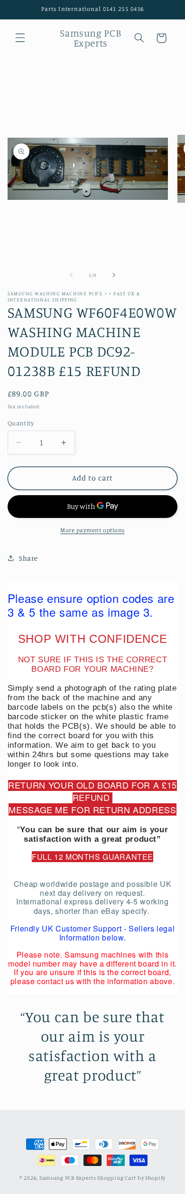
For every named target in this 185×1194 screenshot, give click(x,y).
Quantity (21, 423)
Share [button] (28, 558)
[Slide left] (71, 275)
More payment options (92, 530)
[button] (20, 38)
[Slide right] (113, 275)
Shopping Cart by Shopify (131, 1178)
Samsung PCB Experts (67, 1178)
